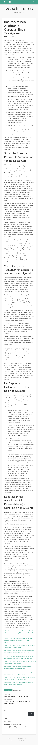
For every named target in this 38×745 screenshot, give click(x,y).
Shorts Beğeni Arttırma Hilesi (12, 724)
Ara (5, 710)
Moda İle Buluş (19, 9)
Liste (5, 719)
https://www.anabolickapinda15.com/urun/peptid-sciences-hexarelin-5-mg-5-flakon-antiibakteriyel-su (19, 633)
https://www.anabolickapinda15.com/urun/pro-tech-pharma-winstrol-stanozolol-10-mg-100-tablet (18, 640)
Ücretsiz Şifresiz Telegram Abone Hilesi (15, 727)
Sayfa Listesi (7, 721)
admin (5, 36)
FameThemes (12, 741)
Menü (9, 2)
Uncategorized (17, 690)
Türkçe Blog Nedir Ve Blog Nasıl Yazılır (16, 696)
